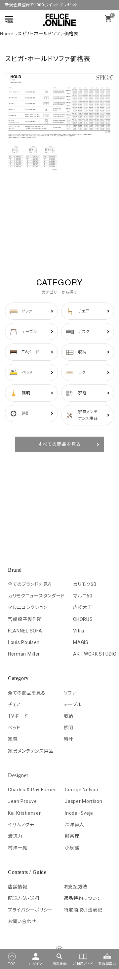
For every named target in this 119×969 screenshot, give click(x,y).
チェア (14, 704)
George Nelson (81, 789)
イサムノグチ (21, 824)
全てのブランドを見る (30, 584)
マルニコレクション (27, 607)
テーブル (73, 704)
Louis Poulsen (24, 642)
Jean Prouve (22, 801)
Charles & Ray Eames (32, 789)
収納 (68, 716)
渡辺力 (15, 836)
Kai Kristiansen (25, 813)
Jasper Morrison (83, 801)
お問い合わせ (22, 921)
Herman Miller (24, 654)
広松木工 (83, 607)
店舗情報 (17, 886)
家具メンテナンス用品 (31, 751)
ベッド (14, 727)
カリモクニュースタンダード (36, 595)
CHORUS (83, 619)
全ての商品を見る (27, 693)
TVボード (18, 716)
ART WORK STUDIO (95, 654)
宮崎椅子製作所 (25, 619)
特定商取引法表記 (83, 910)
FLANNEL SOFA (25, 630)
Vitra (78, 630)
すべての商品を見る (59, 444)
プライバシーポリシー (30, 910)
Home (7, 33)
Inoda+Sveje (79, 813)
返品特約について (82, 898)
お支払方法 (76, 886)
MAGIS (81, 642)
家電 (13, 739)
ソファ (70, 693)
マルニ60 (83, 595)
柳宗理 (72, 836)
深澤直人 (74, 824)
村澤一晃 (17, 847)
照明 (68, 727)
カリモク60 (84, 584)
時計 (68, 739)
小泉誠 (72, 847)
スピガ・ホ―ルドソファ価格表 (48, 33)
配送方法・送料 (24, 898)
